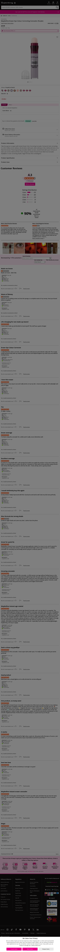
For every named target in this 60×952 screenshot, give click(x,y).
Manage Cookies (45, 949)
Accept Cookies (14, 949)
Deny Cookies (30, 949)
